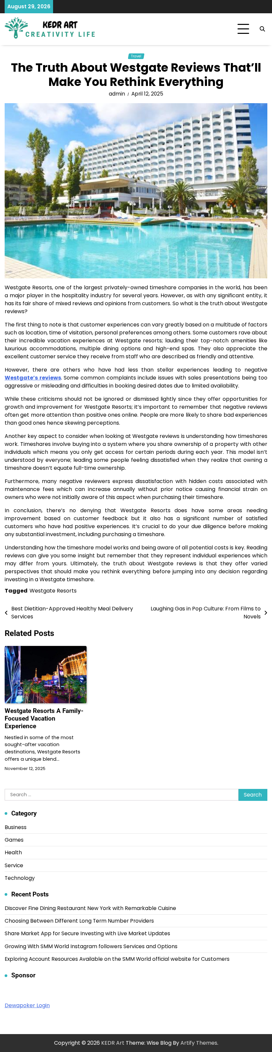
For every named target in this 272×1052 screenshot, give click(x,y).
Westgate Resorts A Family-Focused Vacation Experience (44, 718)
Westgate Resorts (53, 591)
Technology (20, 878)
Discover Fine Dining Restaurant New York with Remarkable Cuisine (90, 908)
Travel (136, 56)
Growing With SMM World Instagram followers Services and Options (91, 946)
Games (14, 839)
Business (16, 827)
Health (13, 852)
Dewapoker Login (27, 1005)
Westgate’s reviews (33, 378)
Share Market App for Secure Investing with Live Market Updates (87, 933)
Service (14, 865)
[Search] (262, 29)
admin (117, 93)
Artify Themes (198, 1043)
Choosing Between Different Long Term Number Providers (79, 920)
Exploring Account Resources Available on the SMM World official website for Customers (117, 958)
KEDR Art (112, 1043)
